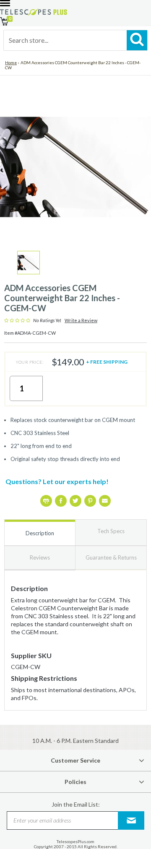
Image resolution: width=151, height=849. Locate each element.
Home (11, 62)
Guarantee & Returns (111, 557)
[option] (28, 262)
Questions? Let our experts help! (57, 481)
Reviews (40, 557)
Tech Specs (111, 531)
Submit (131, 820)
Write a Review (81, 320)
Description (40, 533)
